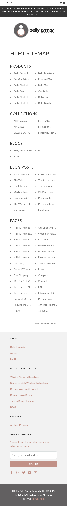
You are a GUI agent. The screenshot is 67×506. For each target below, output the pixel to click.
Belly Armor (25, 491)
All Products (20, 120)
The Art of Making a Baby (52, 180)
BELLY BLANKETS (24, 132)
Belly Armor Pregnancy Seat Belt (31, 73)
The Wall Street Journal (26, 203)
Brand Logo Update (48, 245)
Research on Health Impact (52, 257)
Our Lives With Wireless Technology (29, 382)
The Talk (18, 180)
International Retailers (50, 292)
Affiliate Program (47, 304)
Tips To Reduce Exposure (51, 263)
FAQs (41, 286)
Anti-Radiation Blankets (26, 79)
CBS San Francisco (48, 192)
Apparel (14, 352)
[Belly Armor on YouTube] (30, 472)
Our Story (19, 263)
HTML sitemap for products (29, 239)
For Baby (14, 359)
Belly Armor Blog (23, 150)
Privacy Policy (45, 298)
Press (41, 150)
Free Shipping (21, 275)
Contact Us (44, 280)
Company (43, 275)
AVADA (46, 323)
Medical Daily (21, 192)
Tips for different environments (30, 292)
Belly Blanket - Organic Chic (29, 102)
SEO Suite (53, 323)
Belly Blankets (17, 346)
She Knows (19, 209)
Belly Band (19, 91)
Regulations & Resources (27, 304)
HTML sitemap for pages (27, 257)
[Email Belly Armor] (36, 472)
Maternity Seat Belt (48, 132)
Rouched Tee (45, 79)
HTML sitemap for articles (28, 233)
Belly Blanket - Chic (24, 85)
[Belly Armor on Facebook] (12, 472)
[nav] (8, 3)
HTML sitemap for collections (30, 245)
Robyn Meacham (47, 174)
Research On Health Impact (28, 298)
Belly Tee (43, 85)
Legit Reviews (21, 185)
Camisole (43, 91)
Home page (44, 126)
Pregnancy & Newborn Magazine (31, 197)
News (17, 156)
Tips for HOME (22, 286)
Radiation (43, 239)
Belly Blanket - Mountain (27, 96)
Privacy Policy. (38, 498)
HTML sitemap (22, 227)
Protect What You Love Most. (29, 269)
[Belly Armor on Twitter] (24, 472)
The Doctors (45, 185)
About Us (43, 310)
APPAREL (19, 126)
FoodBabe (43, 209)
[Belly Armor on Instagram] (18, 472)
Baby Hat (43, 96)
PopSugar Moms (47, 197)
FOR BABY (44, 120)
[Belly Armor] (33, 30)
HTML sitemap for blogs (27, 251)
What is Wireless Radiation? (24, 376)
